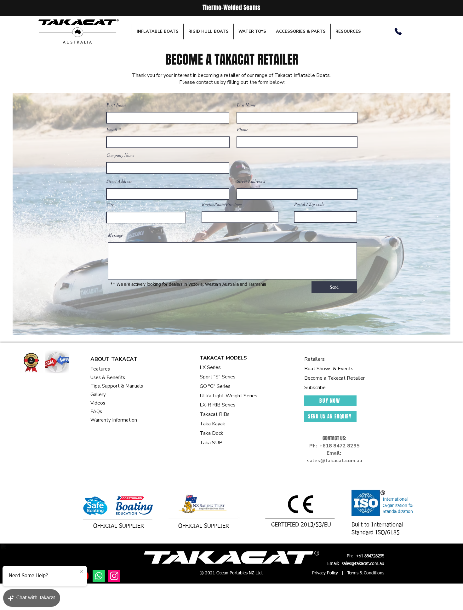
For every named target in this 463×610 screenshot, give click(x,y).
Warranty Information (113, 420)
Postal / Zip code (309, 204)
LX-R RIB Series (218, 404)
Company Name (120, 155)
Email (111, 129)
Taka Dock (211, 433)
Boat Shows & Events (328, 368)
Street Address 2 (251, 181)
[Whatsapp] (99, 576)
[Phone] (398, 31)
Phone (242, 129)
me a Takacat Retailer (340, 378)
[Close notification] (81, 572)
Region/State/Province (222, 204)
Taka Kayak (212, 423)
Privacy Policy (325, 573)
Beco (310, 378)
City (110, 205)
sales (313, 460)
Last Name (246, 105)
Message (115, 235)
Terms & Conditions (365, 573)
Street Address (119, 181)
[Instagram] (114, 576)
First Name (116, 105)
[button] (157, 31)
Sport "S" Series (218, 376)
